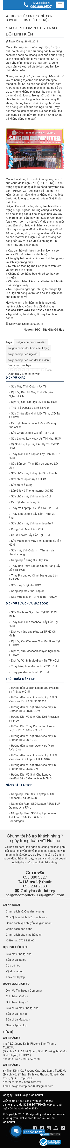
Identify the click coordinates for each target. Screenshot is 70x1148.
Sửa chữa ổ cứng (21, 485)
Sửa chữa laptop (16, 959)
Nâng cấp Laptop (16, 1025)
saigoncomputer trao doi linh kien (28, 360)
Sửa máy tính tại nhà (19, 954)
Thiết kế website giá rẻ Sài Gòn (30, 407)
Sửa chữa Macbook (18, 1019)
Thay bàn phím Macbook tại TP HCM (34, 666)
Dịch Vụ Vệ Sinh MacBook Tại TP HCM (35, 660)
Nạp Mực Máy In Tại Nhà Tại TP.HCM (34, 596)
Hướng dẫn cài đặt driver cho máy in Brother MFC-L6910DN (32, 738)
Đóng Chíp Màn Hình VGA (27, 529)
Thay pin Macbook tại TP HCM (30, 672)
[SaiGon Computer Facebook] (35, 1128)
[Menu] (60, 5)
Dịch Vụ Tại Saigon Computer (24, 990)
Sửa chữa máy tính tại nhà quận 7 (32, 523)
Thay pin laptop (15, 977)
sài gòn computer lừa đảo (32, 111)
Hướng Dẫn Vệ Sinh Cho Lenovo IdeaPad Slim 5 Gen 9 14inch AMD (30, 776)
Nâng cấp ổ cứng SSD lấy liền (29, 560)
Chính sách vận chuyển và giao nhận (29, 923)
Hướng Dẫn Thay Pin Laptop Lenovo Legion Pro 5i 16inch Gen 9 (32, 728)
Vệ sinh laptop (14, 971)
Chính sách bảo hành (19, 929)
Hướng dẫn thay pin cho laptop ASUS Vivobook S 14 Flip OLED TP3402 (33, 757)
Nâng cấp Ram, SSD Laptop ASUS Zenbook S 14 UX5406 (31, 796)
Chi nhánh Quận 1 (17, 996)
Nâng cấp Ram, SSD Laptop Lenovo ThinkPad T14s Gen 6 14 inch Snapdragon (32, 817)
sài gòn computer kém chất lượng (28, 348)
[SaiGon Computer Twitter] (42, 1128)
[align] (56, 1128)
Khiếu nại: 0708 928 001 (21, 940)
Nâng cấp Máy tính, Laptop (28, 591)
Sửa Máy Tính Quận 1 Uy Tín (29, 386)
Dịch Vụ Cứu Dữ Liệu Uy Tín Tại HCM (34, 402)
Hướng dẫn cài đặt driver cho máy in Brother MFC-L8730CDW (32, 709)
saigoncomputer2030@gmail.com (35, 895)
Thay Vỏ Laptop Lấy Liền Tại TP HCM (34, 508)
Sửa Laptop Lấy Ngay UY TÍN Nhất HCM (36, 438)
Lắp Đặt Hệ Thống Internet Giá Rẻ (32, 490)
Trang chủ (16, 16)
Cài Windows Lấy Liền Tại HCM (30, 535)
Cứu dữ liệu (13, 965)
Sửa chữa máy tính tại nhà (22, 1008)
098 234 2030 (35, 886)
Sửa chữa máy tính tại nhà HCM (31, 496)
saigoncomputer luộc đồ (23, 354)
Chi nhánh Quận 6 (17, 1002)
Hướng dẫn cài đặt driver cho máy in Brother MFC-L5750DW (32, 767)
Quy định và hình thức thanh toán (26, 917)
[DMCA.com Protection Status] (50, 1134)
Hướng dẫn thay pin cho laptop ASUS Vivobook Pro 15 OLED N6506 (33, 699)
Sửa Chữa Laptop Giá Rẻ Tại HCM (32, 433)
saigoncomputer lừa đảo (31, 342)
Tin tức (33, 16)
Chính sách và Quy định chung (25, 911)
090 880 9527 (35, 877)
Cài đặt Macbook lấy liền (26, 502)
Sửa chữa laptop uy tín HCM (28, 479)
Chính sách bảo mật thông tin (24, 934)
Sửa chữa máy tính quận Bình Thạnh (34, 473)
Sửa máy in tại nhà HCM (26, 585)
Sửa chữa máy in (16, 1013)
